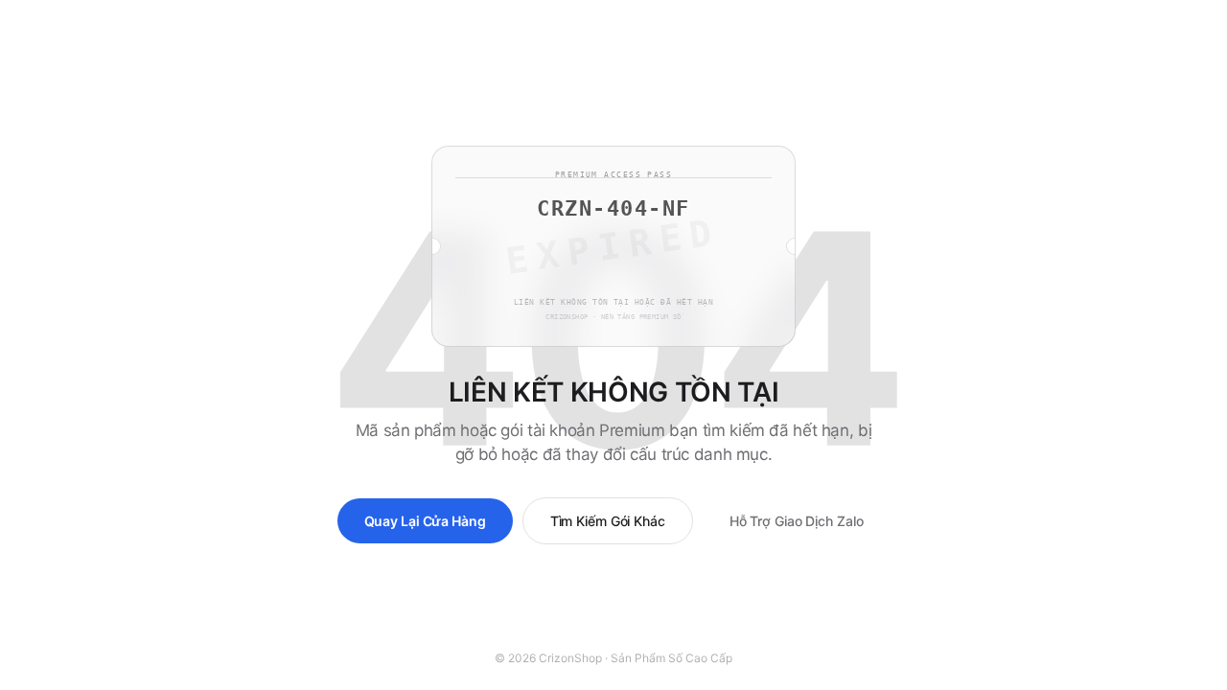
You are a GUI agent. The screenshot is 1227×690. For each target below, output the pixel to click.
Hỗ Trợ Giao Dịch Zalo (796, 521)
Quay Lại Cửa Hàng (425, 521)
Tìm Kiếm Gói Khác (607, 521)
